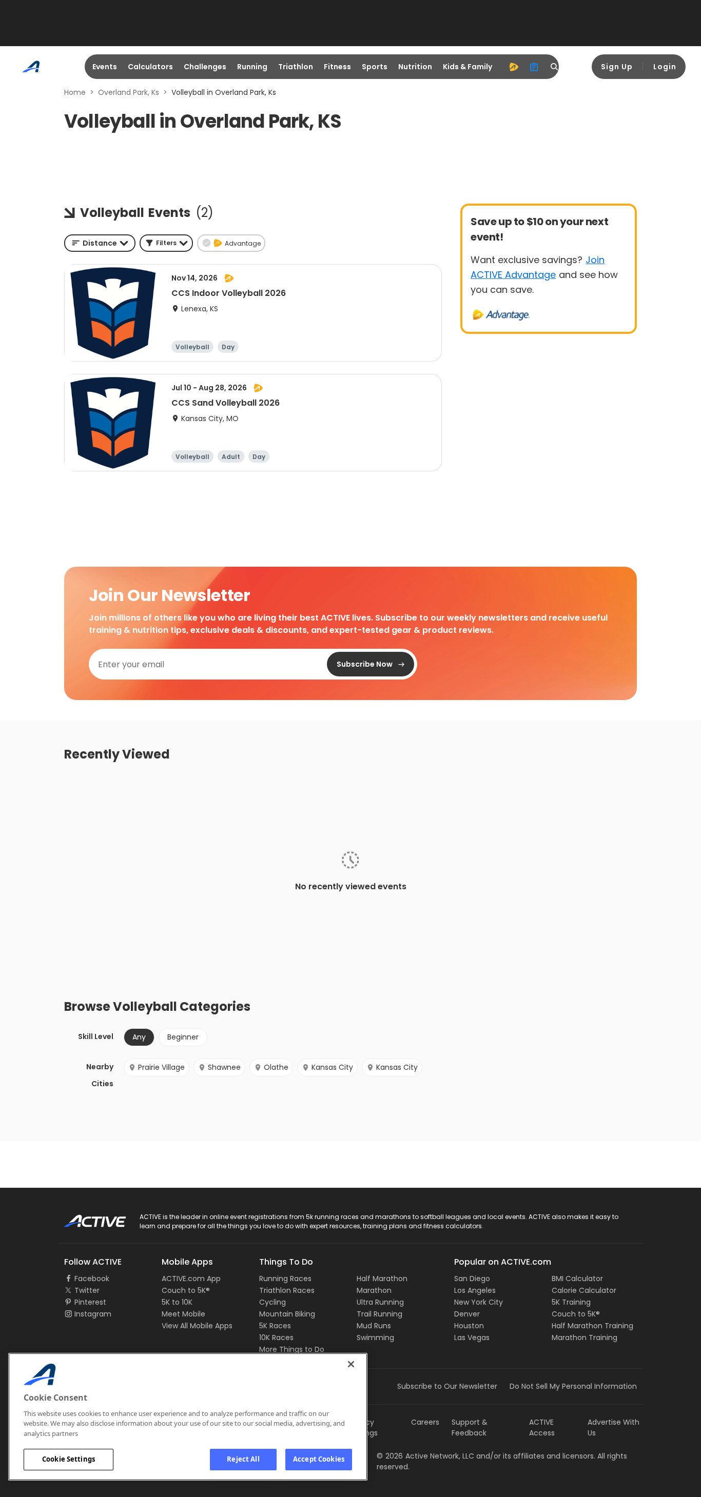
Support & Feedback (470, 1427)
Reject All (243, 1459)
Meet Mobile (183, 1314)
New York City (478, 1302)
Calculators (150, 67)
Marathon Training (584, 1337)
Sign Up (617, 67)
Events (104, 67)
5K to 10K (177, 1302)
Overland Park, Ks (128, 92)
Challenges (205, 67)
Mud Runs (374, 1326)
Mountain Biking (287, 1314)
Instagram (92, 1314)
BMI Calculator (577, 1278)
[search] (555, 66)
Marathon (374, 1290)
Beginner (183, 1037)
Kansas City (332, 1067)
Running (252, 67)
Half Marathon (382, 1278)
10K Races (276, 1337)
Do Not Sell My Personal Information (573, 1386)
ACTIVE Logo (86, 1217)
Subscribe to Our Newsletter (447, 1386)
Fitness (337, 67)
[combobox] (99, 243)
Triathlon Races (287, 1290)
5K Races (275, 1326)
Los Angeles (475, 1290)
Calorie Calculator (584, 1290)
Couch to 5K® (186, 1290)
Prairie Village (161, 1067)
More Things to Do (291, 1349)
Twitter (87, 1290)
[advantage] (513, 66)
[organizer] (534, 66)
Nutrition (415, 67)
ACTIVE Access (542, 1427)
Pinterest (90, 1302)
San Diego (472, 1278)
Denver (467, 1314)
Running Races (285, 1278)
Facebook (91, 1278)
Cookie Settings (68, 1459)
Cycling (272, 1302)
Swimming (375, 1337)
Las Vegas (472, 1337)
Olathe (276, 1067)
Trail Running (379, 1314)
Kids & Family (467, 67)
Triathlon (295, 67)
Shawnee (224, 1067)
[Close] (351, 1364)
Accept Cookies (318, 1459)
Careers (425, 1422)
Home (75, 92)
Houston (469, 1326)
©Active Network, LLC (425, 1456)
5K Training (571, 1302)
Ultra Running (380, 1302)
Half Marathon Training (592, 1326)
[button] (166, 243)
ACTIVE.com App (191, 1278)
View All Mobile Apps (197, 1326)
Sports (374, 67)
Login (664, 67)
